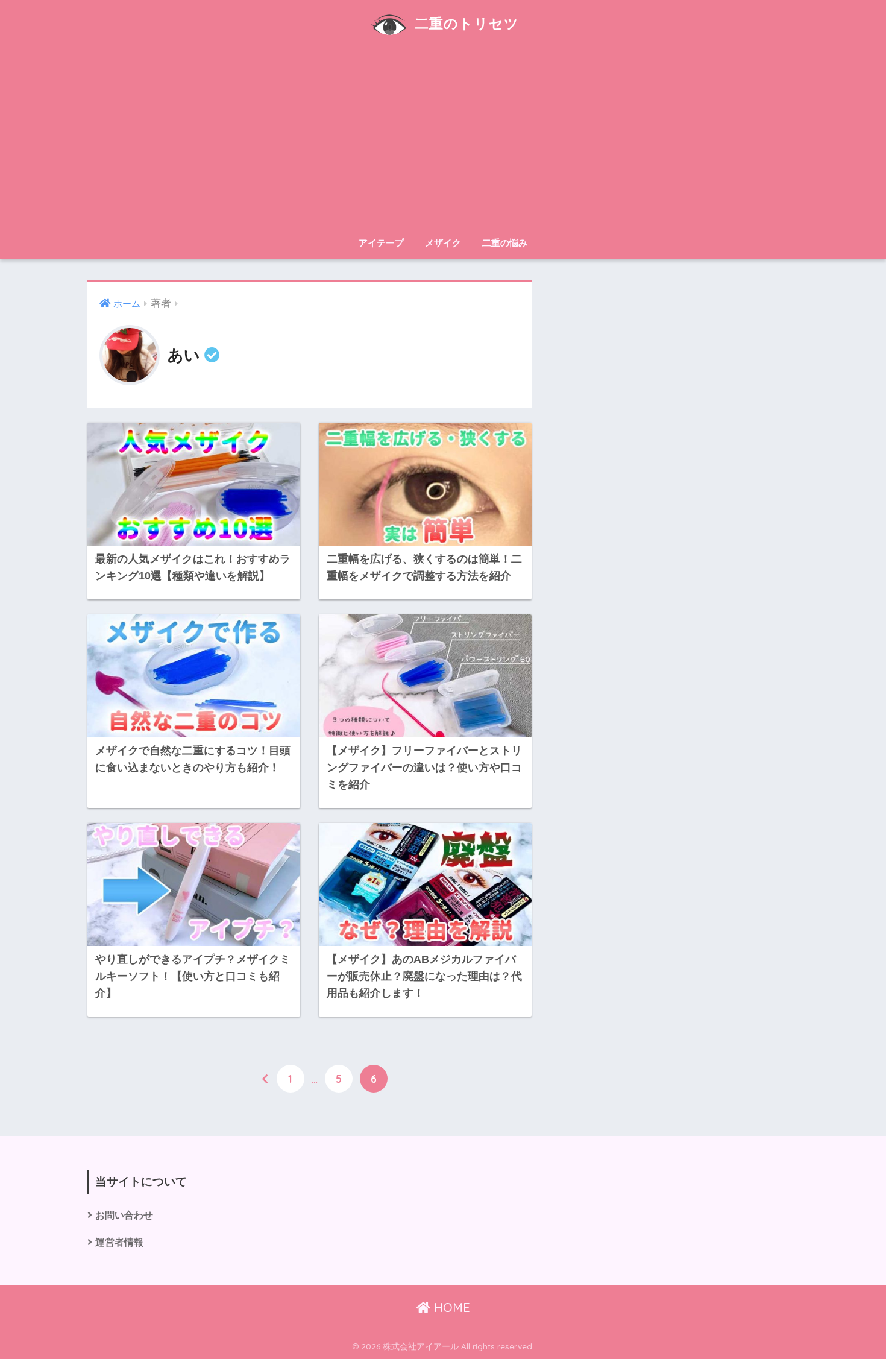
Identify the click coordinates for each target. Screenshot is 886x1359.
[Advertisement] (443, 139)
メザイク (443, 243)
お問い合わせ (124, 1215)
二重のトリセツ (464, 23)
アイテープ (381, 243)
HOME (450, 1307)
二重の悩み (504, 243)
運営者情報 (119, 1242)
